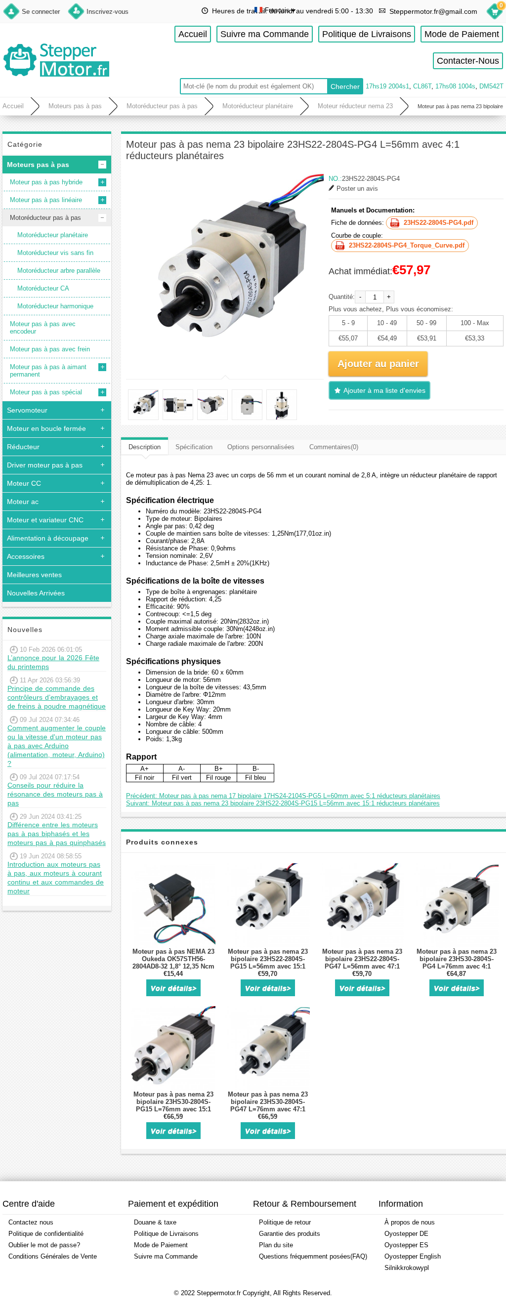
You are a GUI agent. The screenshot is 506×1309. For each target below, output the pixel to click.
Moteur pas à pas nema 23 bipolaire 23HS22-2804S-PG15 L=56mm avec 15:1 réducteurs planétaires (268, 962)
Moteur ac (23, 502)
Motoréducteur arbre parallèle (58, 270)
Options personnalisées (261, 447)
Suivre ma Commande (264, 34)
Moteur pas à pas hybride (46, 182)
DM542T (491, 86)
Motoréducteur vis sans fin (55, 252)
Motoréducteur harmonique (55, 306)
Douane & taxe (155, 1222)
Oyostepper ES (406, 1245)
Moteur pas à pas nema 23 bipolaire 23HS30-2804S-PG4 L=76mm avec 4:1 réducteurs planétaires (457, 962)
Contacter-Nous (468, 61)
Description (144, 447)
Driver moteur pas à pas (45, 465)
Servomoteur (27, 410)
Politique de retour (285, 1222)
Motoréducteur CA (43, 288)
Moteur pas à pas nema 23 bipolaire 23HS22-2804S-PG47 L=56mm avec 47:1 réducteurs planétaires (362, 962)
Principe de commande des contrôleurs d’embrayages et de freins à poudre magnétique (56, 697)
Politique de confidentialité (46, 1233)
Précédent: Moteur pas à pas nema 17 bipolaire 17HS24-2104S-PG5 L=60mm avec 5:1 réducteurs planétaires (283, 796)
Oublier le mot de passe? (44, 1245)
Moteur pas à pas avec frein (50, 349)
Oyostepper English (412, 1256)
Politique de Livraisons (366, 34)
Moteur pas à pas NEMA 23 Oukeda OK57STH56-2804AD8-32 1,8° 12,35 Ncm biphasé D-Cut (173, 962)
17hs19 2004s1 (387, 86)
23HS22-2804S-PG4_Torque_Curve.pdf (406, 245)
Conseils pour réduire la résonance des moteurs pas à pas (55, 794)
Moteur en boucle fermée (46, 428)
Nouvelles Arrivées (36, 593)
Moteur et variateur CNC (45, 520)
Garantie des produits (289, 1233)
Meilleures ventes (34, 575)
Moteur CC (24, 483)
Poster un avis (357, 188)
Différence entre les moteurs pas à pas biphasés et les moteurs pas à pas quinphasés (56, 833)
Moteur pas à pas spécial (46, 392)
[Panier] (494, 12)
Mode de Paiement (461, 34)
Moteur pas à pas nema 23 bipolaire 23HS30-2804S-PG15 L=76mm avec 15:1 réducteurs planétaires (173, 1105)
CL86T (422, 86)
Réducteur (23, 447)
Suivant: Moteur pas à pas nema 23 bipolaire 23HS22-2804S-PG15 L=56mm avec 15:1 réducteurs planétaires (283, 803)
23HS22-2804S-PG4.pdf (438, 222)
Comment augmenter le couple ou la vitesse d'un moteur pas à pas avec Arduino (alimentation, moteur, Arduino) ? (56, 745)
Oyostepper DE (406, 1233)
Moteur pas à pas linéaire (46, 200)
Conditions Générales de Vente (52, 1256)
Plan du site (276, 1245)
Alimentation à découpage (47, 538)
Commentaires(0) (333, 447)
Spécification (193, 447)
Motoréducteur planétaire (257, 106)
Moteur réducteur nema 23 (355, 106)
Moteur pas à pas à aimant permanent (48, 370)
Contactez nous (30, 1222)
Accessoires (25, 556)
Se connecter (41, 11)
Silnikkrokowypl (406, 1267)
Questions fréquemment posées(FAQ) (313, 1256)
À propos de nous (409, 1222)
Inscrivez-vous (107, 11)
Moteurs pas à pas (75, 106)
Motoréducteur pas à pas (162, 106)
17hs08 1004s (455, 86)
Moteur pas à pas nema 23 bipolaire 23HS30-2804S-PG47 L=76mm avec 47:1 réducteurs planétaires (268, 1105)
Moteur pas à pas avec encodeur (43, 327)
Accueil (192, 34)
